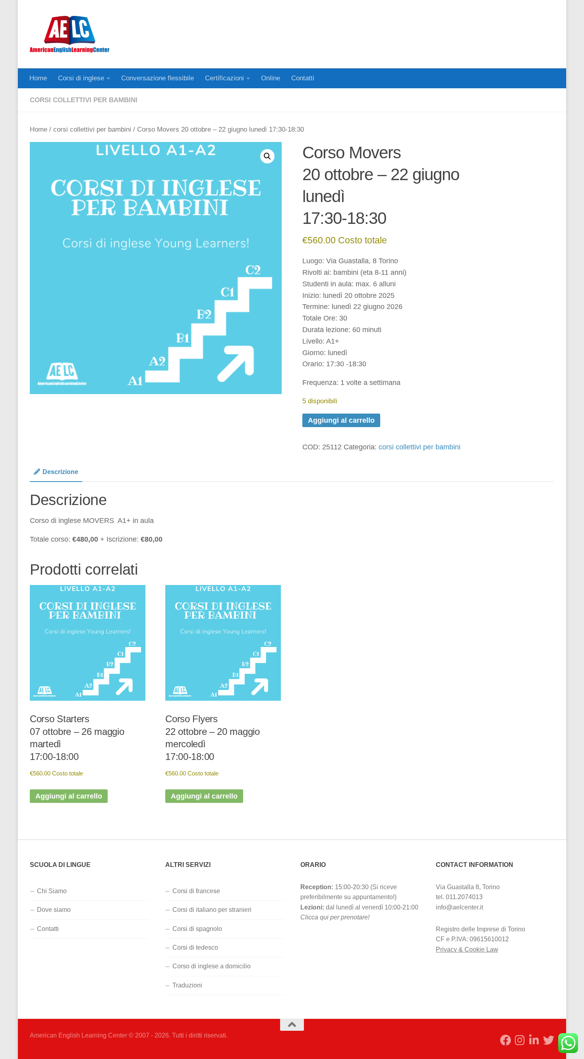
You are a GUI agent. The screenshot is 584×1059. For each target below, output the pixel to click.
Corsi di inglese (81, 78)
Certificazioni (224, 78)
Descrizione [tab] (60, 471)
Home (38, 78)
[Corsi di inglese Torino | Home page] (69, 34)
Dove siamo (54, 909)
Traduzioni (187, 985)
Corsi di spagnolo (197, 928)
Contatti (302, 78)
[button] (267, 156)
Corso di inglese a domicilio (211, 966)
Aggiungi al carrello (341, 420)
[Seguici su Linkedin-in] (534, 1040)
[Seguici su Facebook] (505, 1040)
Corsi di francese (196, 891)
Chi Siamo (52, 891)
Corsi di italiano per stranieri (211, 909)
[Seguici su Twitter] (548, 1040)
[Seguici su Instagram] (520, 1040)
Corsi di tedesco (195, 947)
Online (270, 78)
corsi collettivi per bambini (83, 100)
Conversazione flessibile (157, 78)
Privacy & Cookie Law (467, 949)
